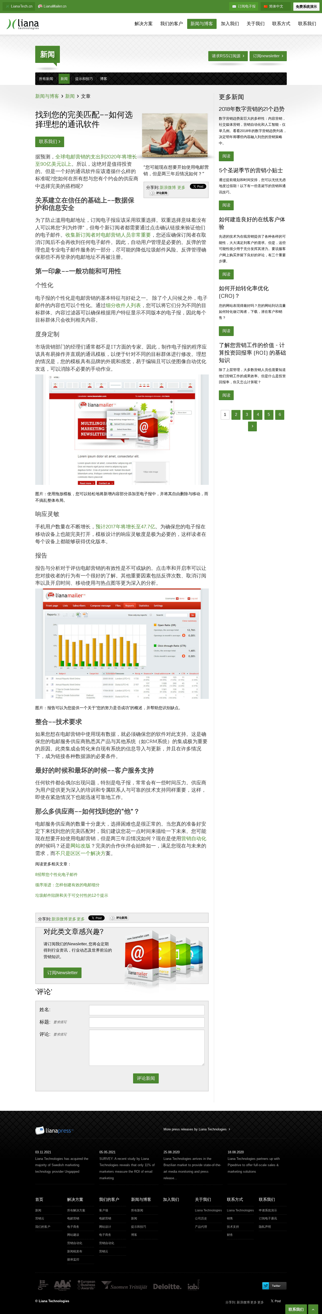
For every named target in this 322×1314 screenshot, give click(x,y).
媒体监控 (73, 1259)
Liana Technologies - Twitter (274, 1286)
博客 (103, 78)
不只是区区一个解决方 (80, 853)
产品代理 (201, 1226)
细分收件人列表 (123, 305)
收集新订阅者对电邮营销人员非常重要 (108, 235)
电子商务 (73, 1226)
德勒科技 (168, 1285)
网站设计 (105, 1226)
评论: (52, 1034)
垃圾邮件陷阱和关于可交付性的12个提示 (71, 895)
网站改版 (80, 845)
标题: (52, 1022)
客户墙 (103, 1210)
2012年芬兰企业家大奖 (124, 1285)
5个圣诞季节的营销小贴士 (251, 170)
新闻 (64, 78)
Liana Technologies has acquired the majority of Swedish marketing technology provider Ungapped (61, 1165)
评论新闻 (161, 192)
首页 (39, 1199)
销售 (230, 1218)
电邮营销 (73, 1218)
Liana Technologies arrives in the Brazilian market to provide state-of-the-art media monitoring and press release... (192, 1168)
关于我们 (256, 24)
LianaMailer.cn (55, 6)
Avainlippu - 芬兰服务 (42, 1285)
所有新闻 (46, 78)
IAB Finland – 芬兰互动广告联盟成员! (193, 1285)
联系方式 (281, 24)
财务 (230, 1235)
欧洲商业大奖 (86, 1285)
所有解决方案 (76, 1210)
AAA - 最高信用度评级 (63, 1285)
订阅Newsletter (62, 972)
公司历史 (201, 1218)
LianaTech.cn (21, 6)
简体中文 (276, 6)
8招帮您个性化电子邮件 (56, 874)
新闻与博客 (201, 24)
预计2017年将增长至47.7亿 (125, 526)
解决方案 (144, 24)
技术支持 (233, 1226)
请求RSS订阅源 (228, 56)
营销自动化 (193, 838)
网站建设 (73, 1235)
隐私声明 (265, 1226)
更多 (181, 188)
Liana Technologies (208, 1210)
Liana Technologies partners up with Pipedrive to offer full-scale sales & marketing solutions (254, 1165)
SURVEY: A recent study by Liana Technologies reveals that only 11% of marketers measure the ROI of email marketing (127, 1168)
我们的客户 (171, 24)
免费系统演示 (306, 7)
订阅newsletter (268, 56)
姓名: (45, 1009)
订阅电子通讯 (268, 1218)
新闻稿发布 (74, 1251)
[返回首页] (22, 24)
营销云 (39, 1218)
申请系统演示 (268, 1210)
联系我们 (307, 24)
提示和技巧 (84, 78)
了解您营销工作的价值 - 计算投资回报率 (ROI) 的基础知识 (252, 352)
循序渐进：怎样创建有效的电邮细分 (67, 885)
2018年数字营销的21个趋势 (252, 108)
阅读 (226, 156)
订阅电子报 (247, 6)
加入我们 (230, 24)
